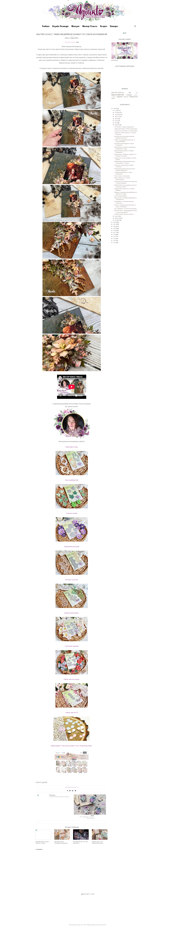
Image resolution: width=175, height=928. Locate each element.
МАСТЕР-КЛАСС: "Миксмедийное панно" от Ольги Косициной (125, 211)
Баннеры (114, 26)
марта (117, 216)
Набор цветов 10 (72, 713)
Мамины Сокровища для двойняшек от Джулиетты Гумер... (125, 193)
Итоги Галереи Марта (120, 196)
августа (117, 116)
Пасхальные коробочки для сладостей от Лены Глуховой (125, 182)
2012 (114, 242)
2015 (114, 236)
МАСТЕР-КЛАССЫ (70, 42)
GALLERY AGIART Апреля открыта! (123, 214)
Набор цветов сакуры (72, 679)
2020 (114, 226)
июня (116, 121)
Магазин (75, 26)
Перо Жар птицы (72, 447)
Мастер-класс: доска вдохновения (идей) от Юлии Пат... (124, 137)
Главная (45, 26)
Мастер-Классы (89, 26)
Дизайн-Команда (60, 26)
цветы (113, 98)
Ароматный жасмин (71, 613)
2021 (114, 224)
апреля (117, 125)
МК (77, 787)
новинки (125, 97)
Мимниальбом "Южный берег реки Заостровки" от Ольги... (124, 162)
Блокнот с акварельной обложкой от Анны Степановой (125, 205)
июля (116, 119)
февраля (117, 218)
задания (119, 97)
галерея (129, 95)
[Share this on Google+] (72, 790)
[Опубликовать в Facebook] (68, 790)
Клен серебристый (71, 480)
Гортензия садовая (71, 646)
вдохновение (117, 94)
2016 (114, 234)
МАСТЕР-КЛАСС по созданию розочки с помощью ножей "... (125, 186)
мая (116, 123)
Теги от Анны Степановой (121, 176)
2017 (114, 232)
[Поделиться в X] (70, 790)
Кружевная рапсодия (71, 547)
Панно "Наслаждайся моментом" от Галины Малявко (124, 140)
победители (133, 97)
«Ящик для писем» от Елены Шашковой (125, 129)
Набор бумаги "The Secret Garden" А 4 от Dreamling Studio (72, 746)
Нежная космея (71, 513)
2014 (114, 238)
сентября (117, 114)
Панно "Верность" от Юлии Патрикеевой (122, 178)
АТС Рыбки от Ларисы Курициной (124, 127)
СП (137, 93)
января (117, 220)
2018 (114, 230)
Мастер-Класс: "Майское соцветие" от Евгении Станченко (125, 155)
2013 (114, 240)
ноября (117, 110)
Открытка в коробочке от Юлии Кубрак (126, 131)
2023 (114, 108)
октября (117, 112)
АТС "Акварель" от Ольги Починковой (125, 208)
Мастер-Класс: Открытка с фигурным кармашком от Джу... (125, 148)
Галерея (103, 26)
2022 (114, 222)
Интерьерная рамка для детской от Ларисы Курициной (124, 169)
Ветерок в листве (71, 580)
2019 (114, 228)
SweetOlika (101, 924)
